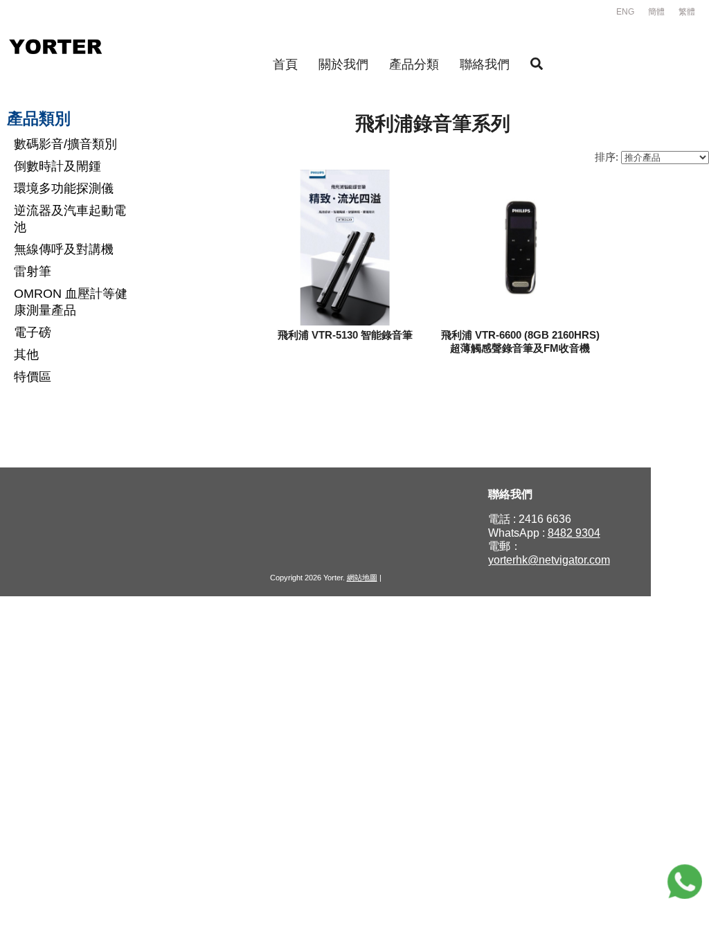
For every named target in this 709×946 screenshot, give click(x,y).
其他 (26, 355)
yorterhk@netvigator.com (549, 560)
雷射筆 (32, 271)
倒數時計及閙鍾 (57, 166)
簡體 (656, 12)
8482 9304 (574, 533)
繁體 (687, 12)
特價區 (32, 377)
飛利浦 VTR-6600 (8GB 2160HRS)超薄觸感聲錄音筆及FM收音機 (520, 341)
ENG (625, 12)
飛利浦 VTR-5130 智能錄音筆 (345, 335)
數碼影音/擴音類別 (65, 144)
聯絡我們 (485, 64)
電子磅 (32, 332)
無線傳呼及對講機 (64, 249)
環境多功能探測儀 (64, 188)
